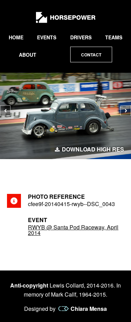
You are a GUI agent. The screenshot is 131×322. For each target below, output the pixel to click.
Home (16, 37)
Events (46, 37)
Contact (91, 55)
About (27, 54)
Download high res (93, 149)
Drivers (81, 37)
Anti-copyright (29, 285)
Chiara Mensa (89, 309)
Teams (113, 37)
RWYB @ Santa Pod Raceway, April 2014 (73, 230)
